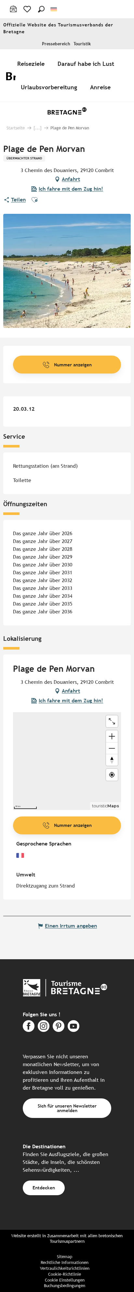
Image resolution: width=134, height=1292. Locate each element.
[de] (54, 9)
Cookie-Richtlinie (64, 1274)
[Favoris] (27, 9)
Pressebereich (56, 43)
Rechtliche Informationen (64, 1262)
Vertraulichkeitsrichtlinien (64, 1268)
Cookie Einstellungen (65, 1280)
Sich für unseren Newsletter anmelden (67, 1108)
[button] (41, 9)
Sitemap (64, 1256)
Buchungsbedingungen (64, 1285)
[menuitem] (32, 63)
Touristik (82, 43)
